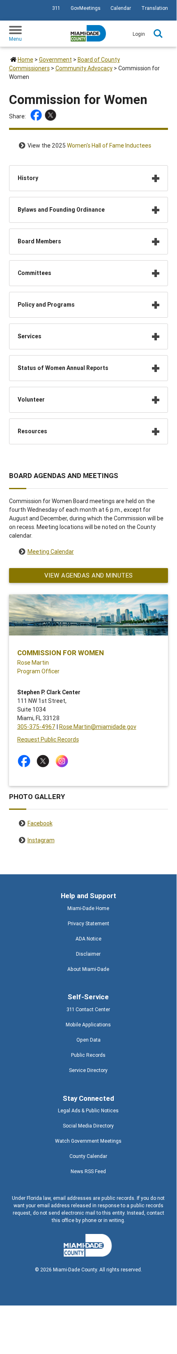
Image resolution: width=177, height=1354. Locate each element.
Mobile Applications (88, 1024)
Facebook (40, 823)
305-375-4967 (36, 726)
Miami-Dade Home (88, 908)
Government (55, 59)
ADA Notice (88, 939)
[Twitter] (51, 116)
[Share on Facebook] (37, 116)
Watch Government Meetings (88, 1141)
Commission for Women (60, 652)
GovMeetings (86, 8)
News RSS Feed (88, 1171)
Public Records (88, 1055)
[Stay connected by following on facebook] (25, 761)
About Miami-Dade (88, 969)
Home (25, 59)
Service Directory (88, 1070)
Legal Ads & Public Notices (88, 1110)
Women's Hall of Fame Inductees (109, 145)
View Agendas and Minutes (88, 575)
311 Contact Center (88, 1009)
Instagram (41, 840)
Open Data (88, 1040)
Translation (154, 8)
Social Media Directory (88, 1126)
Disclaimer (88, 954)
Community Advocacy (84, 68)
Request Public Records (48, 739)
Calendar (120, 8)
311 (56, 8)
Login (139, 34)
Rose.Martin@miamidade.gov (97, 726)
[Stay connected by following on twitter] (44, 761)
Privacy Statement (88, 923)
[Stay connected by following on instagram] (63, 761)
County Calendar (88, 1156)
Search (158, 34)
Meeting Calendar (51, 551)
